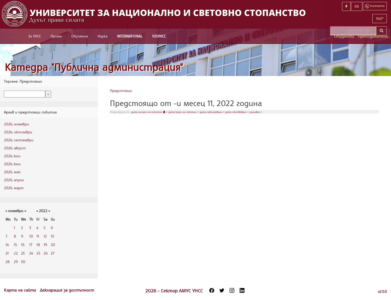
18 (38, 244)
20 (53, 244)
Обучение (79, 36)
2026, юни (12, 164)
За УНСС (34, 36)
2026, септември (19, 140)
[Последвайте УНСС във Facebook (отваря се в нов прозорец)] (211, 290)
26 (46, 253)
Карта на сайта (20, 290)
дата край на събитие (182, 111)
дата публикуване (211, 111)
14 (7, 244)
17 (30, 244)
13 (52, 236)
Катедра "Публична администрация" (94, 66)
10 (31, 236)
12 (45, 236)
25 (38, 253)
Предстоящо (121, 90)
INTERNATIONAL (130, 36)
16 (22, 244)
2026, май (12, 172)
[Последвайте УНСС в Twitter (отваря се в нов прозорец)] (221, 290)
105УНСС (159, 36)
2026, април (14, 180)
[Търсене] (381, 30)
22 (16, 253)
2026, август (15, 148)
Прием (56, 36)
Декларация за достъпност (67, 290)
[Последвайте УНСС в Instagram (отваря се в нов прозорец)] (231, 290)
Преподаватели (372, 36)
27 (52, 253)
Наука (102, 36)
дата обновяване (236, 111)
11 (37, 236)
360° (379, 18)
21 (7, 253)
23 (23, 253)
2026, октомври (18, 132)
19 (45, 244)
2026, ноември (16, 124)
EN (357, 6)
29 (16, 261)
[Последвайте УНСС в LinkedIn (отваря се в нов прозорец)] (242, 290)
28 (8, 261)
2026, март (14, 187)
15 (15, 244)
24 (31, 253)
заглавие (255, 111)
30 (23, 261)
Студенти (344, 36)
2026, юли (12, 156)
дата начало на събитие (147, 111)
